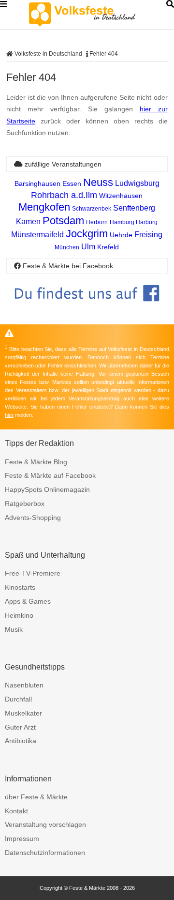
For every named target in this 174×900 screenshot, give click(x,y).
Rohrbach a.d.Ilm (64, 195)
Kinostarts (20, 587)
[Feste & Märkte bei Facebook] (86, 309)
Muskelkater (23, 713)
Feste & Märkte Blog (36, 462)
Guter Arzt (20, 727)
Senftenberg (134, 208)
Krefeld (108, 247)
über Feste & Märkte (36, 797)
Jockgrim (87, 234)
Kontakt (16, 811)
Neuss (98, 182)
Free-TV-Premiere (32, 573)
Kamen (28, 221)
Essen (71, 183)
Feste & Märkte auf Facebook (50, 475)
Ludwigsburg (137, 183)
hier (9, 415)
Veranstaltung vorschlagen (45, 824)
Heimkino (19, 615)
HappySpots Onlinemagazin (47, 489)
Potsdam (63, 220)
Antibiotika (20, 741)
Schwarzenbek (91, 208)
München (67, 247)
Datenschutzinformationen (45, 852)
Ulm (88, 247)
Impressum (22, 838)
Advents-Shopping (33, 517)
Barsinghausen (37, 183)
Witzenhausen (121, 195)
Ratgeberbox (24, 503)
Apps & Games (28, 601)
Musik (14, 629)
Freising (148, 234)
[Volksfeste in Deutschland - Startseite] (96, 14)
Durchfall (18, 699)
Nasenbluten (24, 685)
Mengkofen (44, 207)
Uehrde (121, 235)
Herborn (97, 222)
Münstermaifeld (37, 234)
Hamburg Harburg (134, 222)
